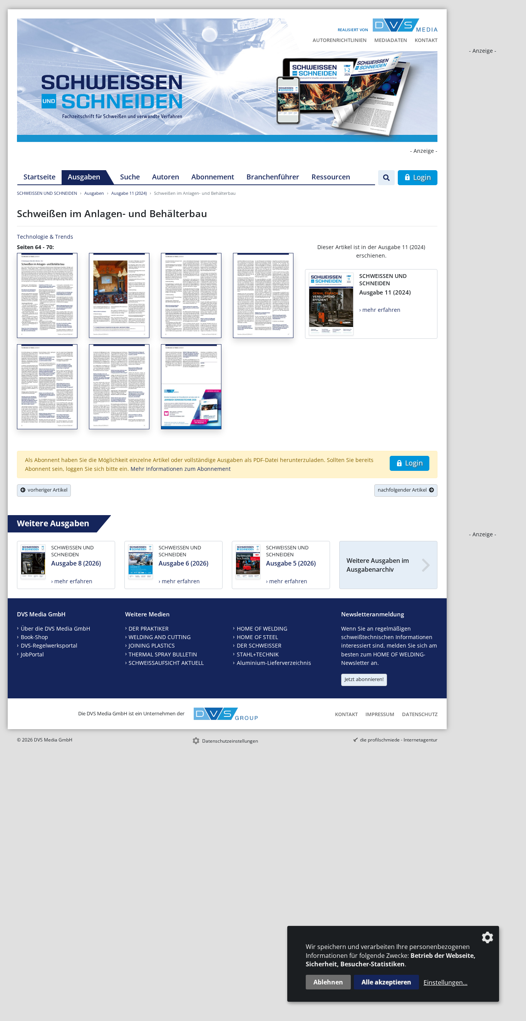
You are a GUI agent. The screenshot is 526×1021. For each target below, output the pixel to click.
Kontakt (426, 40)
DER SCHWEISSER (259, 645)
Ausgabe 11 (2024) (129, 193)
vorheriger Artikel (46, 489)
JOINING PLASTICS (152, 645)
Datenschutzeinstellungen (230, 741)
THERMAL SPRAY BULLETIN (163, 654)
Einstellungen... (445, 982)
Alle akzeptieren (386, 982)
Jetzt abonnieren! (364, 679)
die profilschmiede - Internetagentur (398, 739)
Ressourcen (331, 176)
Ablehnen (328, 982)
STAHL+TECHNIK (258, 654)
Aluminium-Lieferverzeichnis (274, 662)
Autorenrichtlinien (340, 40)
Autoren (165, 176)
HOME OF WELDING (262, 628)
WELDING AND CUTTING (160, 637)
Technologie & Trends (45, 236)
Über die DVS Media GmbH (55, 628)
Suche (130, 176)
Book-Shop (34, 637)
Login (421, 177)
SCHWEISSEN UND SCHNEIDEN (47, 193)
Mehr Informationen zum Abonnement (181, 468)
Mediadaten (390, 40)
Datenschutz (419, 714)
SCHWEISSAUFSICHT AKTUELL (166, 662)
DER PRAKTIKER (149, 628)
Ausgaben (84, 176)
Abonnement (212, 176)
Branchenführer (272, 176)
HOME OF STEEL (257, 637)
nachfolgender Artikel (403, 489)
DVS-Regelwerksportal (49, 645)
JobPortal (32, 654)
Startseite (39, 176)
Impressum (379, 714)
